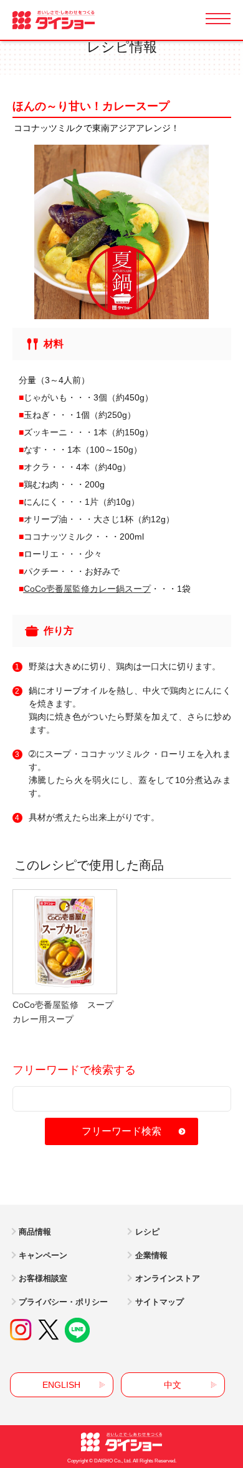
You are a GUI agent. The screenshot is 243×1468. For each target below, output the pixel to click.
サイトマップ (159, 1302)
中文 (172, 1385)
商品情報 (35, 1231)
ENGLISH (61, 1385)
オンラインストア (167, 1278)
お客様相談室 (43, 1278)
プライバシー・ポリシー (63, 1302)
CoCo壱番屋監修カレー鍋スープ (87, 589)
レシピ (147, 1231)
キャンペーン (43, 1255)
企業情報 (151, 1255)
